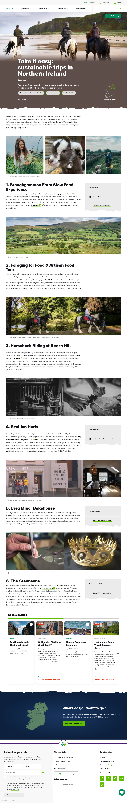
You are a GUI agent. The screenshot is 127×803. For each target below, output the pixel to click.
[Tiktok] (102, 784)
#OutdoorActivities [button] (68, 93)
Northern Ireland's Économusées (104, 439)
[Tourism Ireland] (11, 9)
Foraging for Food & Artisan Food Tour (50, 280)
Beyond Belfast (98, 197)
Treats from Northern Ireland (102, 520)
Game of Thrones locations (102, 593)
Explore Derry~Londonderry (102, 205)
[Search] (119, 8)
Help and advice (81, 8)
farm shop (34, 205)
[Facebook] (102, 778)
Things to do (43, 8)
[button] (31, 624)
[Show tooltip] (43, 772)
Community (91, 2)
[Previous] (8, 653)
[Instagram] (108, 778)
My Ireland (106, 2)
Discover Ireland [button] (72, 723)
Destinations (25, 8)
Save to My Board (111, 16)
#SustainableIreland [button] (53, 93)
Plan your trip (61, 8)
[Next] (118, 653)
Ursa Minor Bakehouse (45, 512)
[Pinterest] (115, 778)
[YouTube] (121, 778)
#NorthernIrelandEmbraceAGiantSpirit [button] (31, 93)
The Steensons (47, 588)
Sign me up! (11, 795)
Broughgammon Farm (62, 194)
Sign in (119, 2)
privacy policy (15, 789)
